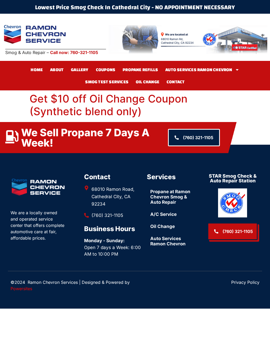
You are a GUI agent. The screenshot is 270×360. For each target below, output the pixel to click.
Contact (176, 81)
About (57, 69)
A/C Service (163, 214)
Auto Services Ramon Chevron (198, 69)
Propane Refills (140, 69)
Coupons (105, 69)
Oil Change (147, 81)
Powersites (21, 288)
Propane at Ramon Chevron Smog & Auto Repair (170, 197)
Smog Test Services (106, 81)
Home (37, 69)
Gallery (79, 69)
